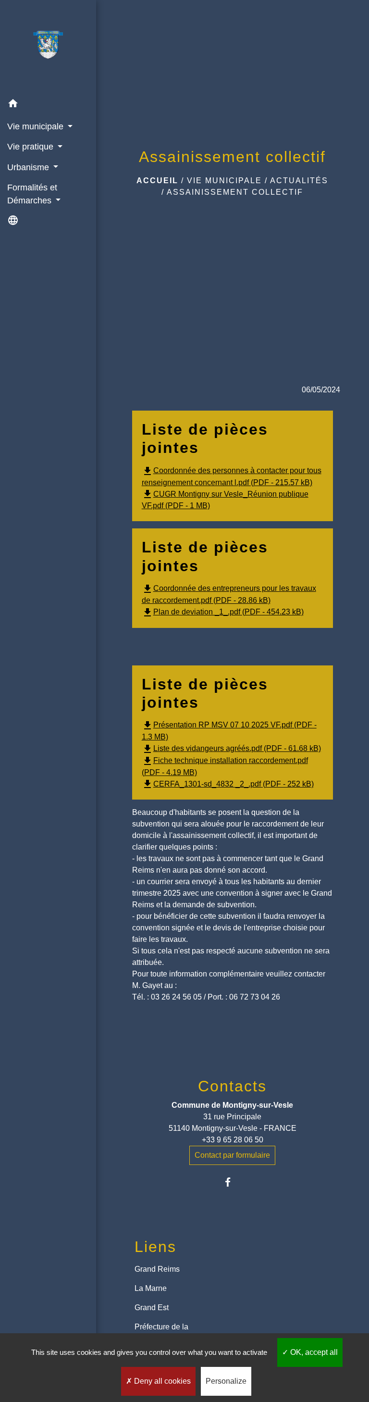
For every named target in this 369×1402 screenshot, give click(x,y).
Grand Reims (157, 1269)
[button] (48, 105)
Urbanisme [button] (29, 167)
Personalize (226, 1381)
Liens (155, 1246)
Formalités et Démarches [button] (32, 194)
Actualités (299, 180)
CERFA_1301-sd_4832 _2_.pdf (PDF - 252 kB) (228, 784)
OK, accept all (313, 1352)
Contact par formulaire (232, 1155)
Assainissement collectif (235, 192)
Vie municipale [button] (36, 126)
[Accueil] (48, 46)
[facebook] (232, 1182)
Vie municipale (224, 180)
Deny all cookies (161, 1381)
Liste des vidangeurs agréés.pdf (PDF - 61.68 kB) (231, 748)
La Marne (151, 1288)
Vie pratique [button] (31, 146)
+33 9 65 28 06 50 (232, 1140)
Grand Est (152, 1307)
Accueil (157, 180)
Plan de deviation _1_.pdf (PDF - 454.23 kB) (223, 612)
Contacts (232, 1086)
